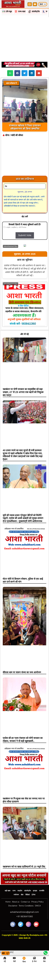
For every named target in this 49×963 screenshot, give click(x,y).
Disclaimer (12, 906)
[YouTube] (35, 4)
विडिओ (27, 895)
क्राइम (35, 891)
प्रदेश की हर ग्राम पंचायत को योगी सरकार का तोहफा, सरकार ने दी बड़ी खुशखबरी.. (23, 739)
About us (15, 902)
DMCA (38, 906)
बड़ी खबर (7, 891)
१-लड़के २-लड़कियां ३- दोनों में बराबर (15, 227)
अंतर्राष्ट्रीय (27, 891)
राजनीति (41, 891)
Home (8, 902)
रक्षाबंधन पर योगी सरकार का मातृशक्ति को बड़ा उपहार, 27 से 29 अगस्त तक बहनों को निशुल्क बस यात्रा (23, 392)
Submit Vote (24, 235)
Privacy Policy (37, 902)
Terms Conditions (26, 906)
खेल (22, 895)
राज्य (14, 891)
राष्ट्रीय (20, 891)
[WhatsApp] (30, 4)
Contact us (25, 902)
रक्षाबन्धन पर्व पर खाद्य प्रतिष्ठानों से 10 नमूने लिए (24, 866)
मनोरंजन (16, 895)
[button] (10, 73)
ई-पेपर (33, 895)
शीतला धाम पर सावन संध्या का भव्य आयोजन (22, 672)
